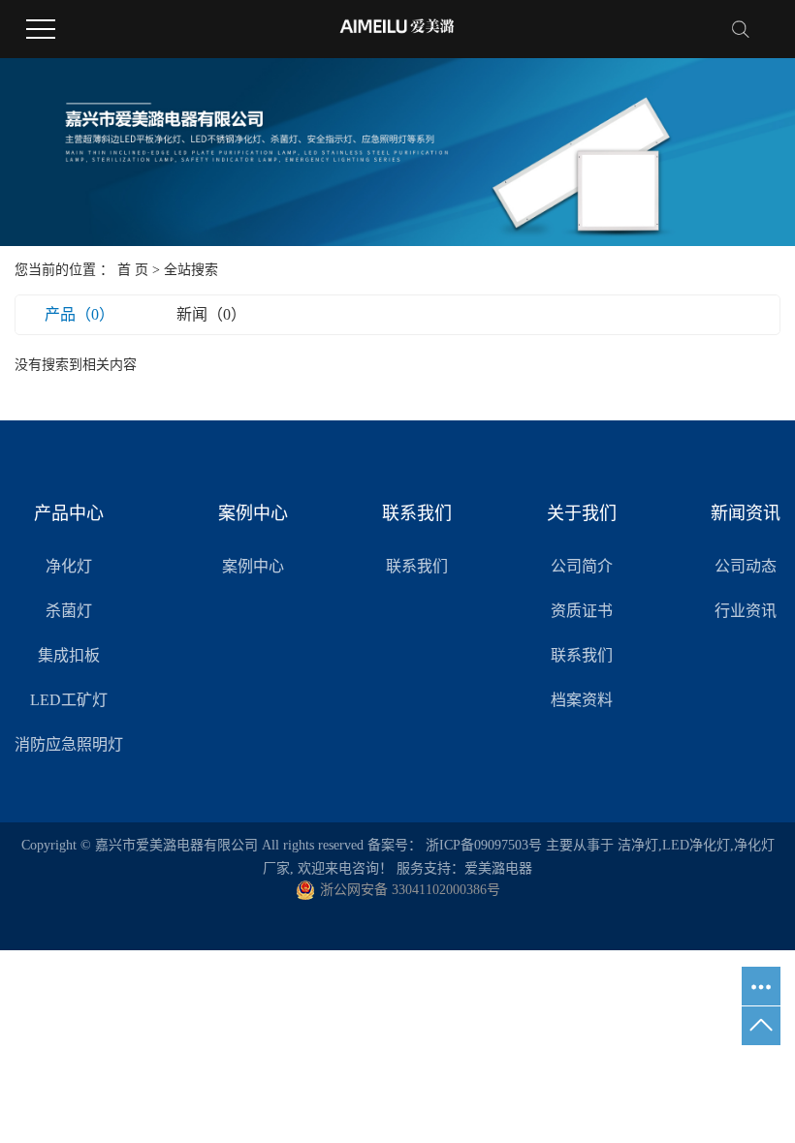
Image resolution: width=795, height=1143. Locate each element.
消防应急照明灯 (69, 744)
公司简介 (582, 566)
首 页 (132, 270)
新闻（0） (211, 314)
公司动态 (746, 566)
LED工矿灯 (69, 700)
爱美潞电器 (498, 868)
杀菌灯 (69, 610)
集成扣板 (69, 655)
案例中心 (253, 566)
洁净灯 (638, 845)
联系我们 (417, 566)
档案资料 (582, 700)
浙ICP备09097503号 (484, 845)
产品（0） (79, 314)
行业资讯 (746, 610)
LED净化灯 (696, 845)
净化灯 (69, 566)
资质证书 (582, 610)
